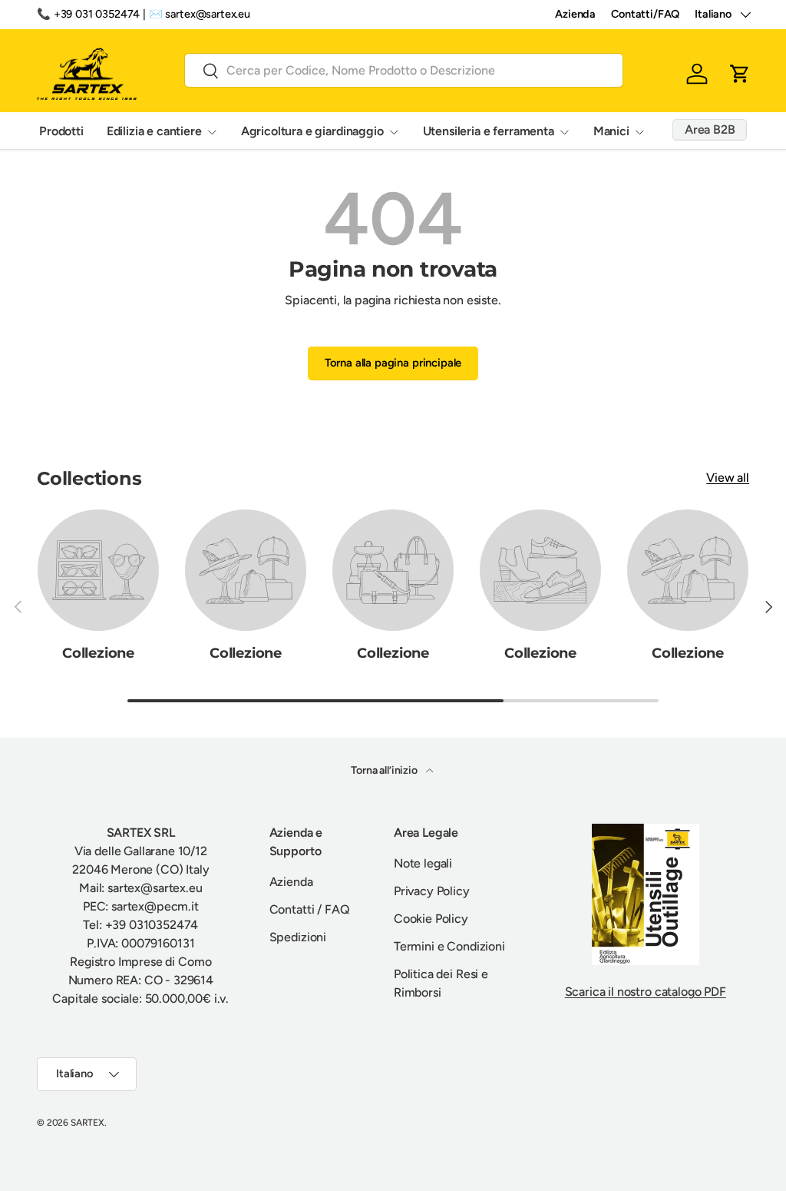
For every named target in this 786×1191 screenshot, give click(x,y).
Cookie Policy (431, 918)
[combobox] (404, 70)
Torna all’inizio (385, 770)
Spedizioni (297, 937)
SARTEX (87, 1122)
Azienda (575, 14)
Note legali (423, 863)
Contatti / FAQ (309, 909)
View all (727, 477)
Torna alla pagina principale (393, 363)
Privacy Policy (432, 891)
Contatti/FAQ (645, 14)
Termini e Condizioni (449, 946)
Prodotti (61, 131)
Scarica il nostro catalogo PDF (645, 991)
